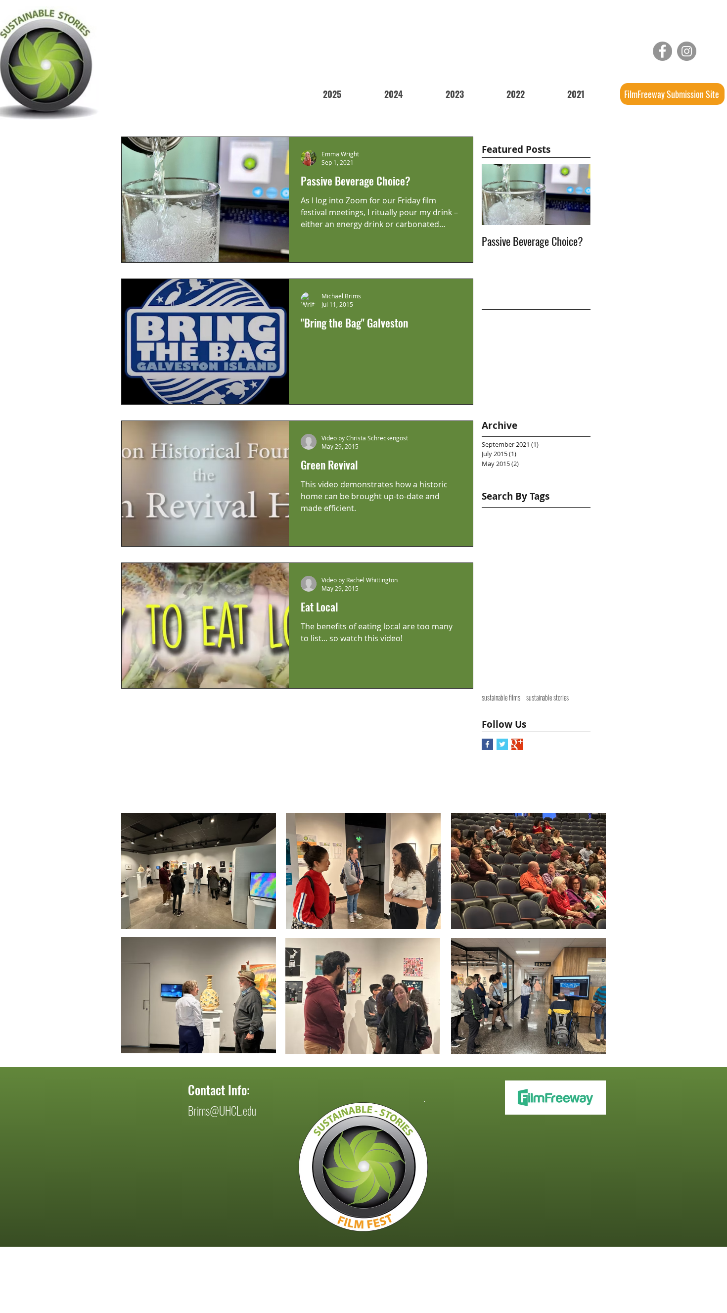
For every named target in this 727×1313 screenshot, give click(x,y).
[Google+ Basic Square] (517, 744)
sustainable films (501, 698)
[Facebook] (662, 51)
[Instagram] (686, 51)
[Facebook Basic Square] (487, 744)
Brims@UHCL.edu (222, 1110)
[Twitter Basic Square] (502, 744)
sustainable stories (547, 698)
